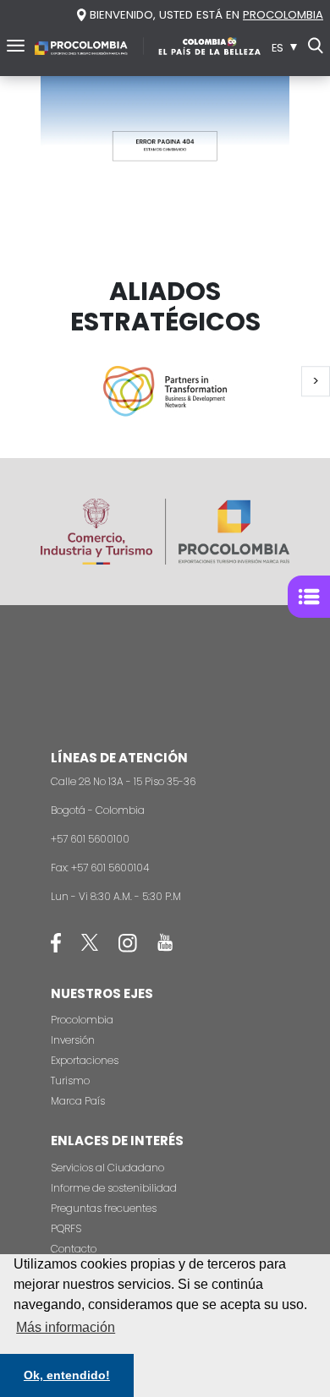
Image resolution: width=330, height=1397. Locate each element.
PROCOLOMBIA (283, 15)
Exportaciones (84, 1060)
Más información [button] (65, 1327)
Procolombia (82, 1019)
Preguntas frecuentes (104, 1208)
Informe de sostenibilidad (114, 1188)
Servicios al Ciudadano (107, 1167)
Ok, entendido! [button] (67, 1375)
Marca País (78, 1101)
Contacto (73, 1248)
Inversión (73, 1040)
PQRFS (66, 1228)
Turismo (70, 1080)
